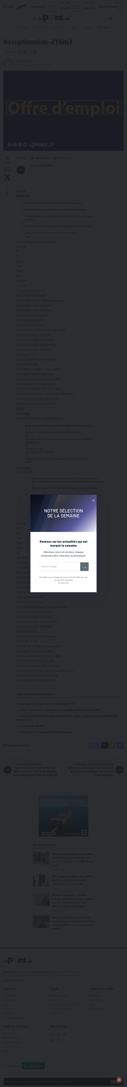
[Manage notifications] (119, 1079)
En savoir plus (63, 583)
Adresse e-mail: (59, 566)
